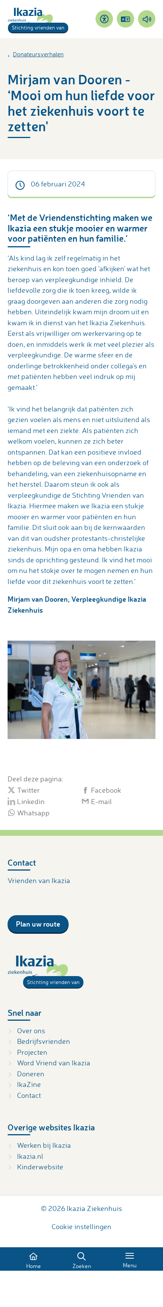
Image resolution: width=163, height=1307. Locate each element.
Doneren (30, 1073)
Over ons (31, 1030)
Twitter (28, 790)
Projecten (32, 1052)
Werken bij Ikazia (44, 1145)
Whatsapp (33, 812)
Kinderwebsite (40, 1166)
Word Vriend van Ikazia (53, 1062)
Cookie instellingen (81, 1226)
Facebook (106, 790)
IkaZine (29, 1084)
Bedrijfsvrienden (43, 1041)
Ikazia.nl (30, 1156)
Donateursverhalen (38, 54)
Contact (29, 1095)
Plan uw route (38, 923)
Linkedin (31, 801)
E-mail (101, 801)
